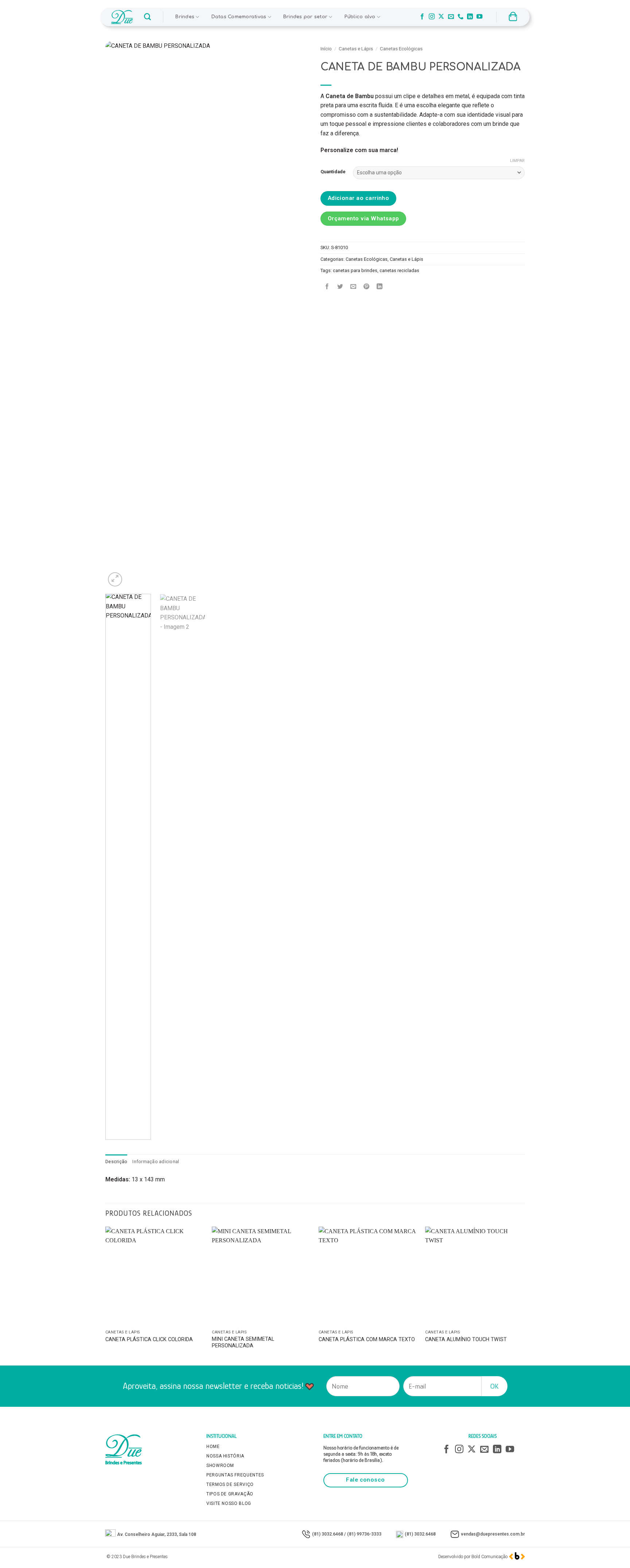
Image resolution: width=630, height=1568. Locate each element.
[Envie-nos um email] (451, 16)
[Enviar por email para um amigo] (353, 287)
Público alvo (360, 16)
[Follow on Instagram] (432, 16)
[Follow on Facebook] (422, 16)
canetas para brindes (355, 270)
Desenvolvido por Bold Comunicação (473, 1556)
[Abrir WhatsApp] (612, 1549)
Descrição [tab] (116, 1161)
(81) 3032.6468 (327, 1534)
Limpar (517, 160)
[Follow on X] (441, 16)
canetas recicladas (399, 270)
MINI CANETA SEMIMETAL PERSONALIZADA (243, 1342)
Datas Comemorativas (239, 16)
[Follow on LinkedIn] (470, 16)
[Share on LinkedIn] (380, 287)
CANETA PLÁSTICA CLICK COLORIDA (149, 1339)
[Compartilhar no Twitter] (340, 287)
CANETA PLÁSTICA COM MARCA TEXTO (367, 1339)
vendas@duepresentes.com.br (493, 1534)
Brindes (184, 16)
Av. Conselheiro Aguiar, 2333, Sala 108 (156, 1534)
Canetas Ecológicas (401, 48)
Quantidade (333, 171)
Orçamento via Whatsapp (363, 218)
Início (326, 48)
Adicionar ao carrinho (358, 198)
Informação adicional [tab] (155, 1161)
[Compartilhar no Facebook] (327, 287)
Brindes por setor (305, 16)
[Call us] (460, 16)
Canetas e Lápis (356, 48)
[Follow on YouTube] (479, 16)
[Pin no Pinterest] (367, 287)
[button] (147, 17)
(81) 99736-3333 (364, 1534)
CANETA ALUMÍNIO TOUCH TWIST (466, 1339)
